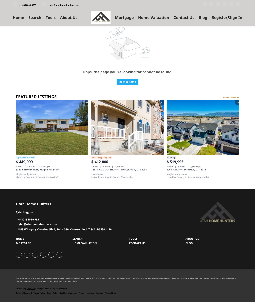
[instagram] (231, 4)
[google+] (238, 4)
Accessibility (110, 293)
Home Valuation (153, 17)
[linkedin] (211, 4)
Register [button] (219, 17)
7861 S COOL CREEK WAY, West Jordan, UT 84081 (119, 169)
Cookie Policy (52, 293)
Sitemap (99, 293)
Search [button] (34, 17)
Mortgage (124, 17)
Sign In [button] (235, 17)
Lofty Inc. (31, 288)
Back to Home (127, 81)
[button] (21, 239)
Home (18, 17)
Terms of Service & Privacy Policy (30, 293)
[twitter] (218, 4)
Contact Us (184, 17)
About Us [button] (68, 17)
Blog (203, 17)
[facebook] (204, 4)
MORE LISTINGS (231, 97)
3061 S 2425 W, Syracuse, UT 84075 (186, 169)
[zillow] (224, 4)
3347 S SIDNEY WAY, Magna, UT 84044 (38, 169)
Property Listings (86, 293)
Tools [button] (51, 17)
